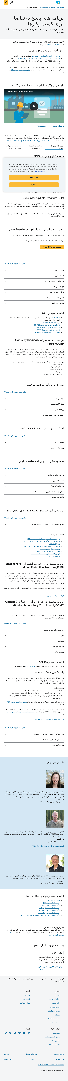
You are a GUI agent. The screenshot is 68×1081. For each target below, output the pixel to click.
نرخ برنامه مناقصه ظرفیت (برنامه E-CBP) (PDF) (43, 539)
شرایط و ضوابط (31, 1054)
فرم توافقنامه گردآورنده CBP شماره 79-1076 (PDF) (42, 541)
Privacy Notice (40, 171)
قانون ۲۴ (14, 70)
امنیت (33, 1059)
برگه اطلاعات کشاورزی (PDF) (50, 905)
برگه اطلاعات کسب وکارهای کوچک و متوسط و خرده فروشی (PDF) (37, 915)
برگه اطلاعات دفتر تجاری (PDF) (49, 908)
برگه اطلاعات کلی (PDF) (51, 903)
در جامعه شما (55, 1023)
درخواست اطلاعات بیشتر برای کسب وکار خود (48, 719)
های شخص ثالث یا (23, 70)
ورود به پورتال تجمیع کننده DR (50, 549)
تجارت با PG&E (54, 1044)
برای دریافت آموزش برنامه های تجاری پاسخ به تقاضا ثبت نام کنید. (28, 141)
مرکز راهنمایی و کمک (52, 1037)
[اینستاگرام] (10, 1033)
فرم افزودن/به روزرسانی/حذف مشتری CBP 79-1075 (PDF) (39, 546)
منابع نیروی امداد (54, 1011)
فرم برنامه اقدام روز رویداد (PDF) (48, 330)
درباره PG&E (55, 995)
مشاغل (57, 1015)
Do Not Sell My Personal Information (51, 1065)
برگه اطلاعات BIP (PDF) (51, 322)
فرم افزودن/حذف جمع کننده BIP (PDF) (47, 325)
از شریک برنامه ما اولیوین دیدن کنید (52, 596)
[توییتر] (24, 1033)
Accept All (34, 177)
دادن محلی (56, 1003)
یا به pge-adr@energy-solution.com (23, 712)
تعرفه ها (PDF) (30, 666)
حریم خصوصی (59, 1059)
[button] (62, 2)
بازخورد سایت (55, 1041)
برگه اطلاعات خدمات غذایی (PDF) (48, 910)
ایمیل (9, 712)
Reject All (34, 184)
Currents (27, 995)
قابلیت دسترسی (58, 1054)
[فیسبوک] (29, 1033)
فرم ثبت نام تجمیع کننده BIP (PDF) (48, 327)
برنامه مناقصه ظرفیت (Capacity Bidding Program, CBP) (13, 147)
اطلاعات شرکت (54, 999)
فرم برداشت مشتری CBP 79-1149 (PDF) (45, 554)
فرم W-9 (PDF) (54, 544)
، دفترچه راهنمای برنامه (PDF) (17, 702)
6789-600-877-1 (52, 44)
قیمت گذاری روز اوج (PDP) (56, 147)
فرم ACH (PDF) (54, 556)
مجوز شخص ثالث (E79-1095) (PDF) (47, 332)
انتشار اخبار (26, 999)
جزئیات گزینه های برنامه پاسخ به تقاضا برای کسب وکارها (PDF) (39, 58)
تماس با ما (56, 1033)
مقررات (7, 1054)
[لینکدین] (19, 1033)
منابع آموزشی (55, 1007)
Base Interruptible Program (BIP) (35, 147)
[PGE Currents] (6, 1033)
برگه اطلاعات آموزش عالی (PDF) (48, 913)
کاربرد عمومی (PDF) (53, 900)
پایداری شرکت (25, 1003)
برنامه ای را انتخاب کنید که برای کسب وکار (45, 56)
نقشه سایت (8, 1059)
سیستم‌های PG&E (54, 1019)
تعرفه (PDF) (56, 318)
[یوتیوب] (15, 1033)
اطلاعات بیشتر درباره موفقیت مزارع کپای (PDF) (48, 846)
